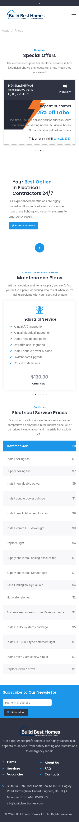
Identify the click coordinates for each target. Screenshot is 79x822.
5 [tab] (43, 394)
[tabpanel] (39, 112)
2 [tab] (38, 150)
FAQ (48, 768)
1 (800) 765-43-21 (19, 94)
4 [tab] (43, 150)
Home (6, 30)
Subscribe (18, 712)
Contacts (52, 774)
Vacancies (15, 774)
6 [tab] (46, 394)
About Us (52, 762)
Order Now (38, 383)
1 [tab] (35, 150)
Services (14, 768)
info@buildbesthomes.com (25, 803)
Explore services (25, 225)
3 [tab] (40, 150)
